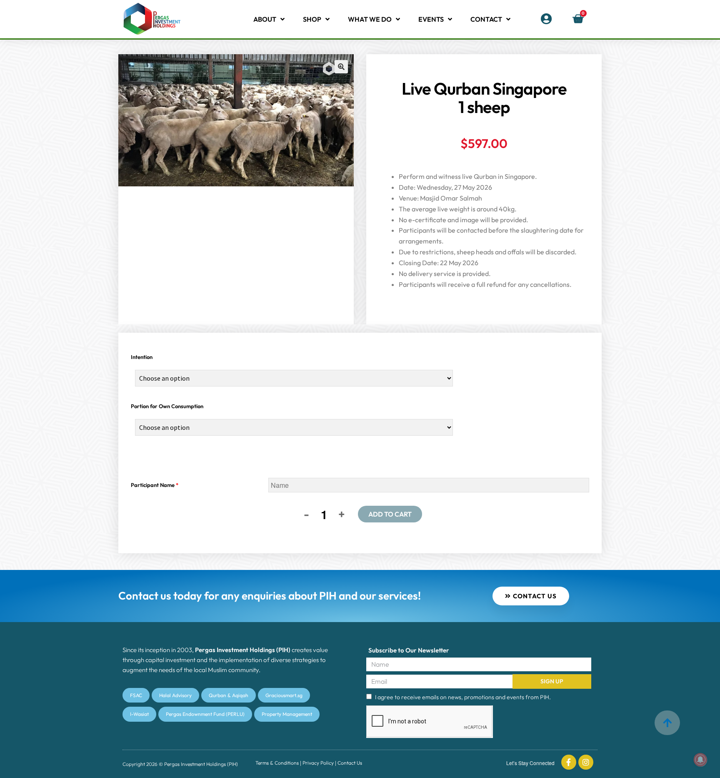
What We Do (370, 19)
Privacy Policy (318, 763)
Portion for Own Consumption (167, 406)
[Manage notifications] (700, 759)
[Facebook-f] (568, 762)
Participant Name (154, 485)
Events (431, 19)
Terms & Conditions (277, 763)
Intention (141, 357)
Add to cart (390, 514)
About (264, 19)
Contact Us (350, 763)
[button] (341, 66)
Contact (486, 19)
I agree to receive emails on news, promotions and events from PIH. (463, 697)
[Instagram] (585, 762)
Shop (312, 19)
